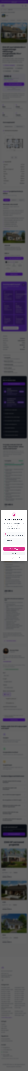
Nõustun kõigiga (14, 549)
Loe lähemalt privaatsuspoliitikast (14, 558)
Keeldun (14, 553)
